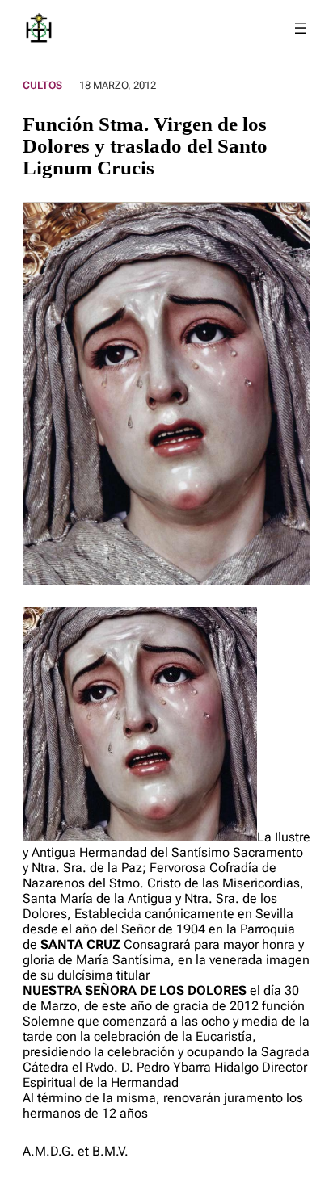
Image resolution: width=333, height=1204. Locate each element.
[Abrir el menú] (300, 28)
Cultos (42, 85)
